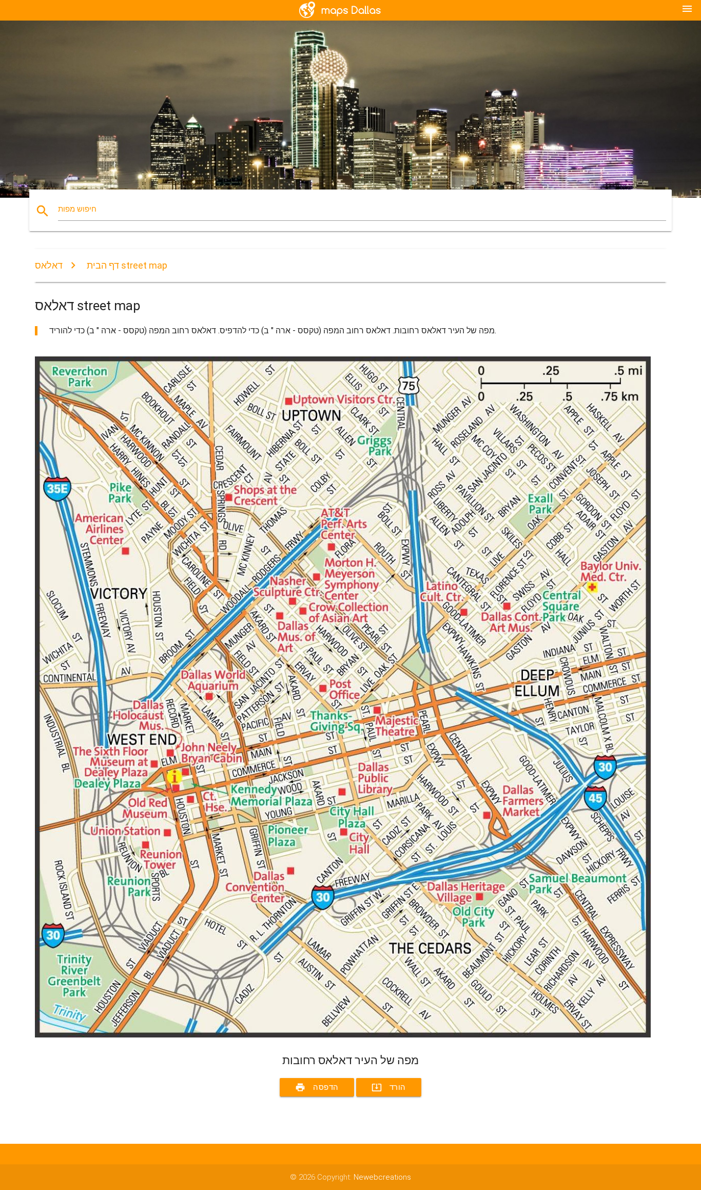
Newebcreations (382, 1177)
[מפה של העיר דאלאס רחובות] (343, 1035)
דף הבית (103, 265)
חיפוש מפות (77, 209)
